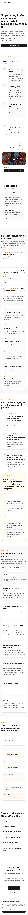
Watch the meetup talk (14, 170)
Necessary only (14, 909)
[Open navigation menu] (25, 2)
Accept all (14, 912)
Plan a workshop (13, 45)
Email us (14, 50)
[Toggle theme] (21, 2)
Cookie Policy (9, 907)
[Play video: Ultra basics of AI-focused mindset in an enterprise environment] (14, 158)
